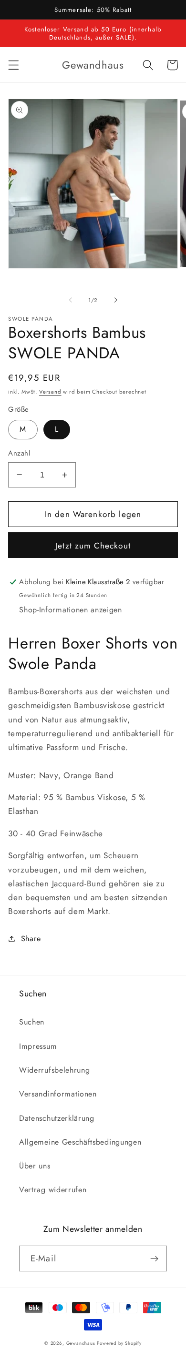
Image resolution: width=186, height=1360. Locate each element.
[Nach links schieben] (70, 300)
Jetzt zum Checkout (93, 545)
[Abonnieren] (154, 1258)
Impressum (38, 1046)
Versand (50, 392)
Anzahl (19, 453)
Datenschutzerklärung (56, 1118)
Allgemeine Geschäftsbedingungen (80, 1142)
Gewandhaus (80, 1343)
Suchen (31, 1021)
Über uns (35, 1165)
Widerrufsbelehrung (54, 1070)
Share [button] (31, 938)
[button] (13, 65)
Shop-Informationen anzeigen (70, 609)
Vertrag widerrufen (52, 1189)
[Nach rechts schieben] (115, 300)
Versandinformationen (58, 1093)
